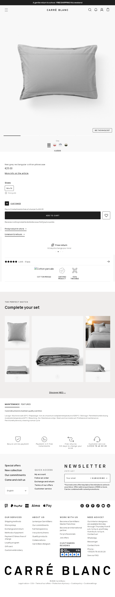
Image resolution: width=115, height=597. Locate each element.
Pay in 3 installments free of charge (24, 209)
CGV (32, 583)
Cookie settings (90, 583)
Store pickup (10, 525)
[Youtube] (103, 505)
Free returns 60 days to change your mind (70, 446)
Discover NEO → (57, 392)
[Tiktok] (98, 505)
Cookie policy (76, 583)
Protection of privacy (60, 583)
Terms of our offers (44, 485)
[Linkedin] (108, 505)
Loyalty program (12, 542)
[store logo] (57, 9)
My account (40, 474)
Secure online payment (18, 444)
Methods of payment (14, 532)
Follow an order (42, 478)
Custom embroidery (14, 550)
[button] (95, 9)
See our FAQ (93, 555)
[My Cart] (107, 9)
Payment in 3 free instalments (44, 445)
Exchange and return (44, 481)
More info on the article (17, 173)
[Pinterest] (92, 505)
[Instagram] (82, 505)
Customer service (43, 488)
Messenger (92, 541)
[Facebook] (87, 505)
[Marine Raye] (60, 144)
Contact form (93, 545)
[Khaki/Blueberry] (66, 144)
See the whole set (102, 130)
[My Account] (101, 9)
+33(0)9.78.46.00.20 (96, 551)
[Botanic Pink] (54, 144)
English (10, 490)
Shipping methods (13, 521)
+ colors (57, 150)
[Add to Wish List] (106, 215)
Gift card (9, 546)
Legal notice (23, 583)
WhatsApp (92, 538)
